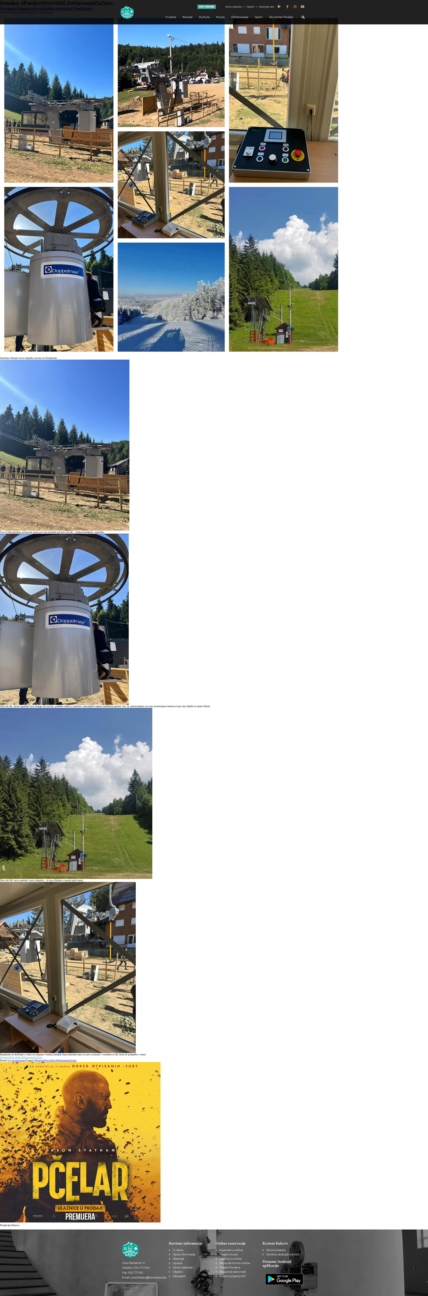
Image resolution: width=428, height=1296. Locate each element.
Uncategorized (18, 1060)
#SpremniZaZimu (33, 1057)
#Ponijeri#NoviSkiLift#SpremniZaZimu (55, 1060)
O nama (170, 17)
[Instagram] (295, 6)
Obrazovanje (239, 17)
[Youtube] (302, 6)
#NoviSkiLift (17, 1057)
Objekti (250, 6)
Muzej (220, 17)
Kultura (204, 17)
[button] (303, 17)
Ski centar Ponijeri (281, 17)
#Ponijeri (5, 1057)
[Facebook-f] (287, 6)
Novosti (187, 17)
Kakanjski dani (266, 6)
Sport (258, 17)
